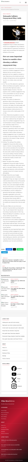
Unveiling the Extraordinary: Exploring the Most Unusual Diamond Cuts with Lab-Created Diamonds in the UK (13, 269)
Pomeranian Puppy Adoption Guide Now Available (13, 336)
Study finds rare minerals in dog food (10, 330)
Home (2, 7)
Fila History (3, 418)
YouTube (14, 374)
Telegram (4, 252)
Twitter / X (14, 380)
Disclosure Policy (6, 353)
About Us (4, 347)
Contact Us (4, 350)
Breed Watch (4, 416)
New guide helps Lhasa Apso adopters (17, 297)
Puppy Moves (4, 414)
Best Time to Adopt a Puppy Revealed (17, 304)
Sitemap (4, 355)
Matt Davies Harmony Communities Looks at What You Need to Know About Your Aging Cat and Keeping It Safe (14, 261)
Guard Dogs (3, 410)
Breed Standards (8, 7)
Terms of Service (6, 358)
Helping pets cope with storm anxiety (18, 281)
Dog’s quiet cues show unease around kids (18, 289)
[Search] (20, 3)
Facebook (9, 249)
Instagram (14, 386)
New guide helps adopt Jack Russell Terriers (12, 338)
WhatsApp (20, 249)
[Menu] (26, 2)
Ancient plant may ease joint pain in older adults (13, 327)
